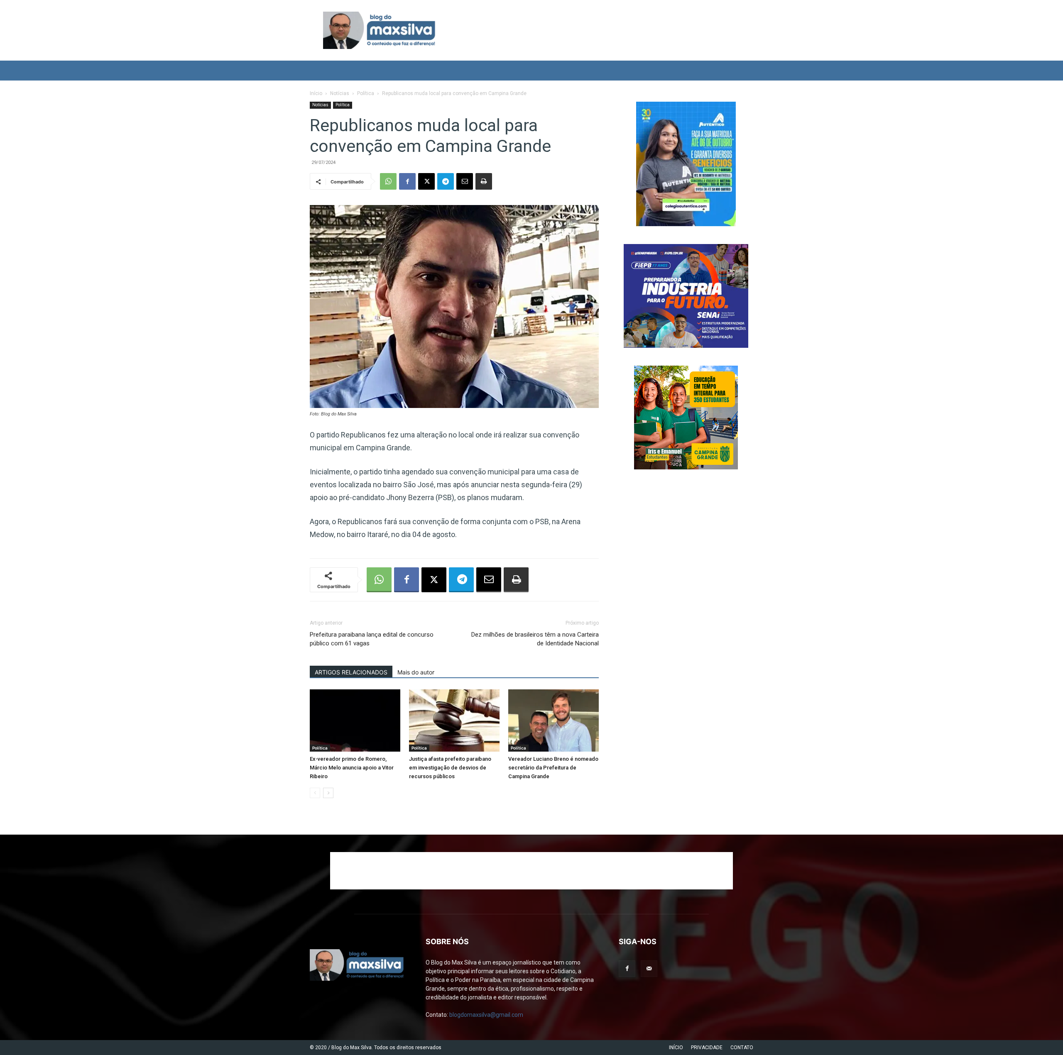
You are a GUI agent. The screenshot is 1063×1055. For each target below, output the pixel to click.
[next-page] (328, 793)
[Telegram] (445, 181)
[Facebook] (407, 181)
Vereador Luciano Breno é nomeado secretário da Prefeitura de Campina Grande (553, 767)
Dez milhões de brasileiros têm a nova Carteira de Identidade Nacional (535, 639)
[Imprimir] (483, 181)
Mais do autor (415, 672)
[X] (426, 181)
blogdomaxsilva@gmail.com (486, 1014)
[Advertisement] (531, 870)
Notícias (339, 93)
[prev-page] (315, 793)
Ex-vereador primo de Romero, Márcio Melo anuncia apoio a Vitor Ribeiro (352, 767)
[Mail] (649, 968)
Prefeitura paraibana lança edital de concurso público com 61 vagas (372, 639)
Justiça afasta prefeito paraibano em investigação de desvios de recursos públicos (450, 767)
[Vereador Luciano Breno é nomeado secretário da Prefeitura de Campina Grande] (553, 720)
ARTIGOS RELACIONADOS (351, 672)
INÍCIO (676, 1047)
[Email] (464, 181)
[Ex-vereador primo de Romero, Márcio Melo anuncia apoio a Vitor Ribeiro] (355, 720)
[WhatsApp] (388, 181)
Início (316, 93)
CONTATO (741, 1047)
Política (365, 93)
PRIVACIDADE (707, 1047)
